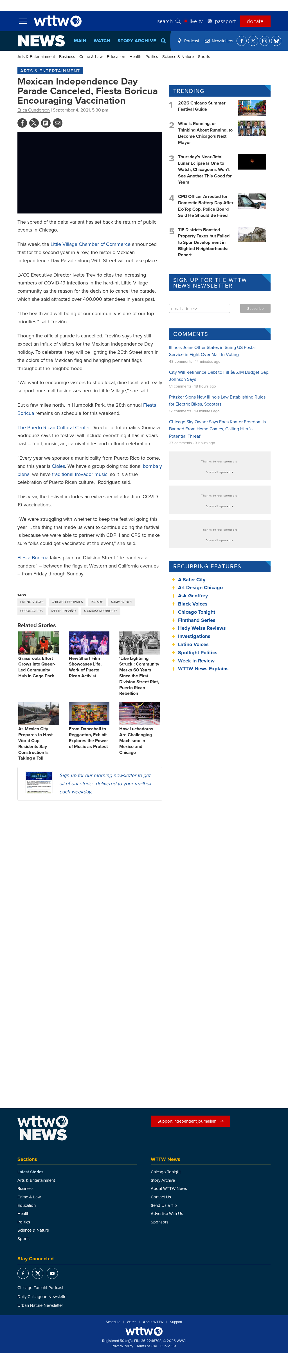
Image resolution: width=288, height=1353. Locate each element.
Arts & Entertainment (36, 56)
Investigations (194, 636)
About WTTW (153, 1322)
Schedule (113, 1322)
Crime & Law (91, 56)
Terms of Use (146, 1346)
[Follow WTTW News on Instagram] (265, 41)
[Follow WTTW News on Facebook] (242, 41)
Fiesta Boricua (32, 557)
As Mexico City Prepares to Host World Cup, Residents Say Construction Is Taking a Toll (35, 743)
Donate (255, 21)
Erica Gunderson (33, 110)
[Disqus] (89, 877)
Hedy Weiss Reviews (202, 628)
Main (80, 40)
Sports (204, 56)
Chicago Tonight (196, 612)
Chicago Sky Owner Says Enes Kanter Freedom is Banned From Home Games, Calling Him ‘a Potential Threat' (217, 429)
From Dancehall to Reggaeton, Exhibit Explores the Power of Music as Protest (88, 737)
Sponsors (159, 1222)
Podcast (191, 41)
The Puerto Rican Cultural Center (53, 427)
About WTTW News (169, 1188)
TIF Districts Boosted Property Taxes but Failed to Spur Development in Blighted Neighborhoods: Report (204, 242)
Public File (168, 1346)
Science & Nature (178, 56)
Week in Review (196, 660)
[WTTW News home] (41, 40)
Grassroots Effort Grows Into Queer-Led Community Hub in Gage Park (36, 667)
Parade (97, 602)
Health (135, 56)
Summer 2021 (121, 602)
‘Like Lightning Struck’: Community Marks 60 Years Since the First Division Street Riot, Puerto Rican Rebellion (139, 676)
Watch (102, 40)
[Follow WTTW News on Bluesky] (276, 41)
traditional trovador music (79, 474)
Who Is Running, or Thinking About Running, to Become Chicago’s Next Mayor (205, 133)
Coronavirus (31, 611)
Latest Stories (30, 1172)
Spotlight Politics (197, 652)
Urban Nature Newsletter (40, 1305)
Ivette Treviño (63, 611)
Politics (151, 56)
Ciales (58, 465)
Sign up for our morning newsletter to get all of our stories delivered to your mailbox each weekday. (105, 783)
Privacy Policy (122, 1346)
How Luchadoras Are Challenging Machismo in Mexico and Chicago (136, 740)
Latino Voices (32, 602)
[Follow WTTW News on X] (253, 41)
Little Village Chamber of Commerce (90, 244)
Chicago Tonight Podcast (40, 1287)
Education (116, 56)
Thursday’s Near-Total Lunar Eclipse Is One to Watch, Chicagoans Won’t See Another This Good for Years (205, 169)
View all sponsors (219, 472)
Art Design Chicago (200, 587)
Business (67, 56)
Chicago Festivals (67, 602)
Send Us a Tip (164, 1205)
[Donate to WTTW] (144, 1331)
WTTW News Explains (204, 668)
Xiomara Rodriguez (100, 611)
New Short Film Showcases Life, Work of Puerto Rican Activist (85, 667)
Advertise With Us (167, 1213)
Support (176, 1322)
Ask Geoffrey (193, 595)
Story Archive (137, 40)
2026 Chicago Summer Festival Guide (202, 106)
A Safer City (191, 579)
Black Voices (193, 603)
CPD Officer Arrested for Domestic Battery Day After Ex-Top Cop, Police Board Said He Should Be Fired (205, 206)
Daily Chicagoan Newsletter (42, 1296)
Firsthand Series (196, 620)
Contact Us (161, 1197)
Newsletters (222, 41)
